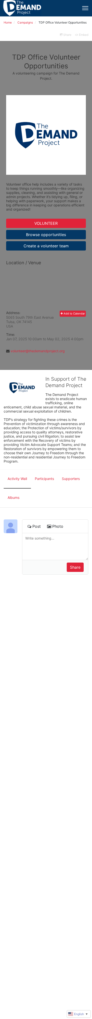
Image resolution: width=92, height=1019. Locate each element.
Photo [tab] (57, 526)
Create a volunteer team (46, 245)
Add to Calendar (74, 313)
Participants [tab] (44, 479)
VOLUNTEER (46, 223)
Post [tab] (36, 526)
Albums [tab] (13, 497)
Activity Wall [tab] (17, 479)
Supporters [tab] (71, 479)
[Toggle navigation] (85, 8)
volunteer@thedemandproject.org (38, 351)
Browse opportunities (46, 234)
